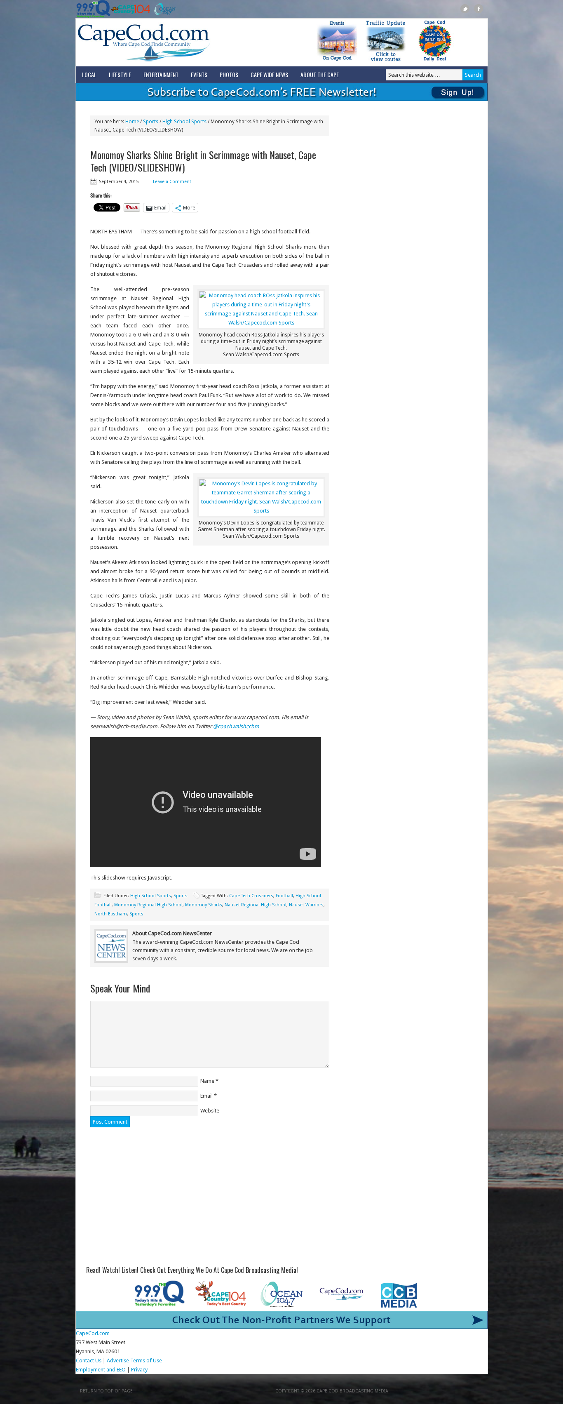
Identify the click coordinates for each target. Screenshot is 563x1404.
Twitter (465, 9)
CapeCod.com (180, 42)
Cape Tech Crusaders (251, 895)
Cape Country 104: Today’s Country (130, 9)
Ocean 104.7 (163, 9)
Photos (229, 74)
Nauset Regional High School (255, 905)
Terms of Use (146, 1360)
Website (209, 1111)
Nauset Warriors (306, 905)
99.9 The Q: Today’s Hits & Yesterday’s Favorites (93, 9)
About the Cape (319, 74)
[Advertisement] (209, 1197)
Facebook (478, 9)
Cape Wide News (269, 74)
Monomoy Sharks (203, 905)
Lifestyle (120, 74)
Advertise (118, 1360)
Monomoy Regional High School (148, 905)
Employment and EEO (101, 1369)
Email (206, 1096)
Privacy (140, 1369)
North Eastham (110, 914)
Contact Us (88, 1360)
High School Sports (150, 895)
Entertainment (160, 74)
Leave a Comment (172, 181)
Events (199, 74)
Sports (181, 895)
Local (89, 74)
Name (207, 1081)
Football (284, 895)
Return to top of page (106, 1391)
